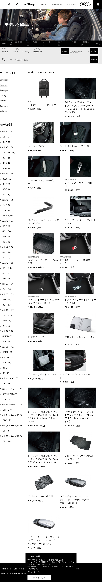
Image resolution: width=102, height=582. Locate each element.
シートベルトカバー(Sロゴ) (74, 146)
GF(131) (6, 431)
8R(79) (6, 326)
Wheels (3, 111)
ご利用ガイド (86, 43)
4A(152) (7, 226)
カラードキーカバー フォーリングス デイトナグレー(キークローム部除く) (75, 499)
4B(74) (6, 242)
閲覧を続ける (39, 577)
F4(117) (6, 420)
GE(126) (7, 383)
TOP (4, 43)
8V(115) (7, 158)
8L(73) (6, 168)
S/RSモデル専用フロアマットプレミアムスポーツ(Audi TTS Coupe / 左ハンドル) (43, 459)
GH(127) (7, 410)
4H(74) (6, 273)
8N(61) (6, 373)
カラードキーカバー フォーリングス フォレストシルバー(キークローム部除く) (43, 540)
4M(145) (7, 336)
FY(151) (6, 320)
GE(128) (7, 441)
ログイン (45, 4)
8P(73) (6, 163)
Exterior (4, 80)
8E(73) (6, 189)
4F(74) (6, 236)
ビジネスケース (36, 337)
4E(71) (6, 278)
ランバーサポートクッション (43, 374)
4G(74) (6, 257)
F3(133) (6, 299)
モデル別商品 (32, 43)
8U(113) (7, 305)
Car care (4, 106)
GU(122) (7, 315)
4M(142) (7, 352)
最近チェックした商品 (67, 43)
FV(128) (6, 362)
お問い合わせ (47, 43)
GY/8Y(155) (8, 152)
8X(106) (6, 142)
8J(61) (5, 368)
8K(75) (6, 184)
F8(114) (6, 399)
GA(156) (7, 289)
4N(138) (7, 268)
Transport (5, 90)
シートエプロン (36, 146)
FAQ (98, 43)
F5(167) (6, 210)
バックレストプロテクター (42, 104)
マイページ (71, 4)
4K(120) (7, 252)
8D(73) (6, 194)
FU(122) (6, 205)
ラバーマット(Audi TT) (40, 496)
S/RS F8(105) (9, 394)
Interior (3, 85)
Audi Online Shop (21, 4)
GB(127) (7, 136)
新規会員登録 (57, 4)
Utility (3, 95)
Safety (3, 100)
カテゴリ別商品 (16, 43)
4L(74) (6, 341)
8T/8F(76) (8, 215)
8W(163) (7, 179)
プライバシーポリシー (35, 572)
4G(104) (7, 231)
